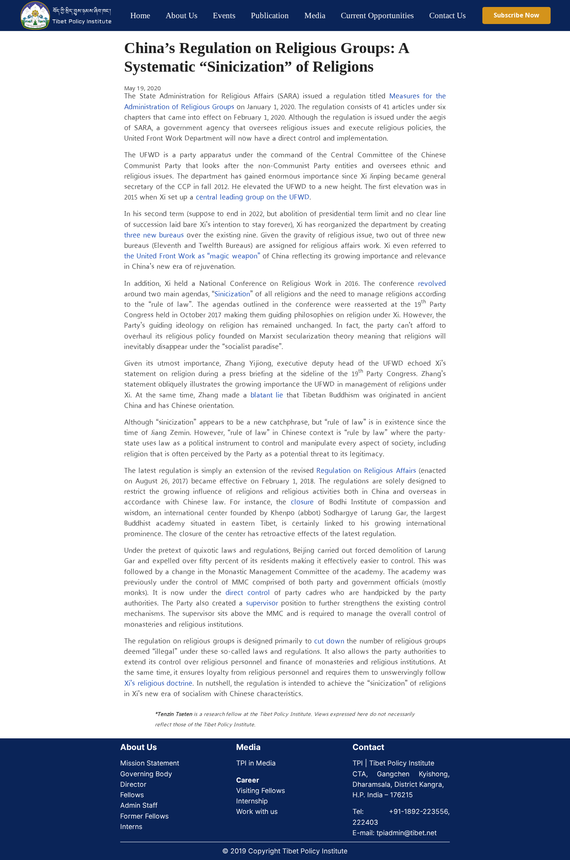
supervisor (262, 603)
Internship (252, 801)
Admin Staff (138, 805)
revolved (432, 284)
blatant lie (266, 395)
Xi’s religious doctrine (158, 683)
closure (302, 502)
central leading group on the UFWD (252, 197)
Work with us (257, 811)
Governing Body (146, 774)
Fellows (132, 795)
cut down (329, 641)
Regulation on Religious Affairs (366, 471)
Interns (131, 826)
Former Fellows (144, 816)
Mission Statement (149, 763)
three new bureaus (154, 235)
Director (133, 784)
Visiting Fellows (260, 790)
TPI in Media (256, 763)
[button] (204, 15)
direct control (248, 593)
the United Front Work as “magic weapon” (192, 256)
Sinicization (232, 294)
